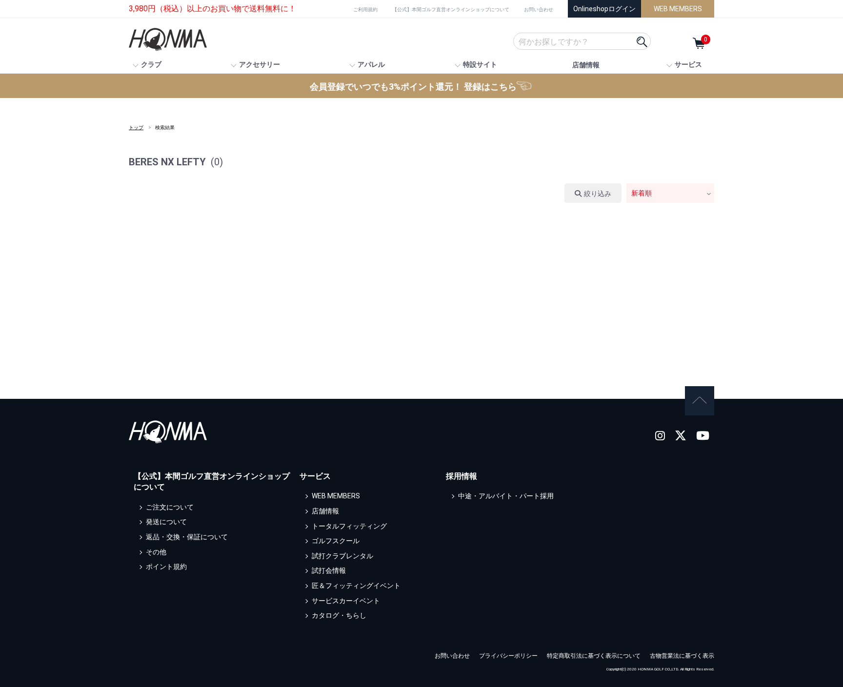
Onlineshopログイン (604, 9)
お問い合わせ (538, 9)
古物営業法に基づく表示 (682, 655)
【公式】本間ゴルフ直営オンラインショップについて (450, 9)
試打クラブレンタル (342, 556)
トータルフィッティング (349, 526)
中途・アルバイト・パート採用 (506, 496)
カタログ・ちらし (339, 615)
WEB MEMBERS (678, 9)
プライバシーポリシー (508, 655)
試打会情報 (329, 570)
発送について (166, 522)
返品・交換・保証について (187, 537)
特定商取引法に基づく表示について (594, 655)
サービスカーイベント (346, 601)
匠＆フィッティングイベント (356, 585)
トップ (136, 127)
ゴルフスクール (336, 541)
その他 (156, 552)
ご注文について (170, 507)
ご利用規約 (365, 9)
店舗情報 (586, 65)
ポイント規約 (166, 566)
